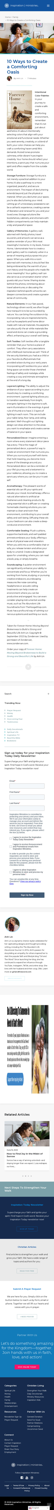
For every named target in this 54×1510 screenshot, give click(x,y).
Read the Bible (13, 738)
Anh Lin (19, 78)
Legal (7, 1485)
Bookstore (11, 741)
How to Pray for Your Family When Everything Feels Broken (26, 1155)
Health (10, 716)
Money (10, 713)
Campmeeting (33, 1426)
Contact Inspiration (12, 1443)
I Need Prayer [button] (27, 1317)
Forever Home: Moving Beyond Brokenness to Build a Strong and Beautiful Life (26, 653)
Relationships (10, 1403)
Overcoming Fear (15, 719)
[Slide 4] (31, 1176)
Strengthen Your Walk (36, 1391)
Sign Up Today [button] (27, 1229)
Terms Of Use (18, 1485)
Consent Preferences (21, 1488)
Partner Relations (34, 1423)
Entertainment (11, 1406)
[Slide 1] (22, 1176)
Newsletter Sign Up (13, 1417)
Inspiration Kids (33, 1400)
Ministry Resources (35, 1397)
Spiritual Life (12, 732)
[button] (48, 5)
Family (15, 17)
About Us (8, 1440)
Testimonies (12, 722)
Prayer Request (14, 710)
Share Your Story (11, 1449)
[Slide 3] (28, 1176)
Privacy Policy (34, 1485)
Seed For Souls (33, 1420)
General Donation (34, 1417)
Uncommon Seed (35, 1429)
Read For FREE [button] (27, 1271)
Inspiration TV (13, 735)
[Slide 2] (25, 1176)
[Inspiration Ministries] (21, 5)
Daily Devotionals (15, 729)
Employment (10, 1452)
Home (8, 17)
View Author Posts (15, 978)
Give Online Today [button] (27, 1367)
